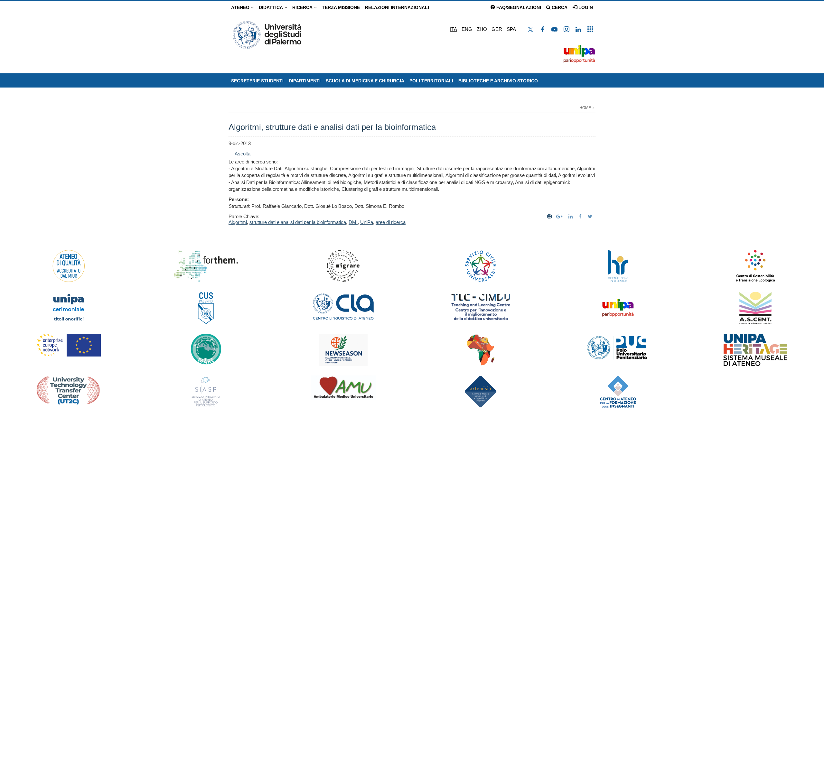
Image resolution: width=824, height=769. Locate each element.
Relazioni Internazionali (397, 7)
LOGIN (585, 7)
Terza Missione (341, 7)
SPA (511, 29)
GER (497, 29)
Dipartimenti (305, 80)
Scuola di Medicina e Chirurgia (365, 80)
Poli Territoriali (431, 80)
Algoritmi (238, 222)
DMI (353, 222)
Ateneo (241, 7)
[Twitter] (591, 216)
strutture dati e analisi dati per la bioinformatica (297, 222)
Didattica (271, 7)
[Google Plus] (560, 216)
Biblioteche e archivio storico (498, 80)
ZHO (482, 29)
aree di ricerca (391, 222)
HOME (585, 108)
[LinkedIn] (571, 216)
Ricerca (303, 7)
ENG (467, 29)
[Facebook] (581, 216)
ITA (453, 29)
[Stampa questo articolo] (549, 216)
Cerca (558, 7)
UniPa (366, 222)
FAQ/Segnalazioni (518, 7)
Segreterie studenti (257, 80)
